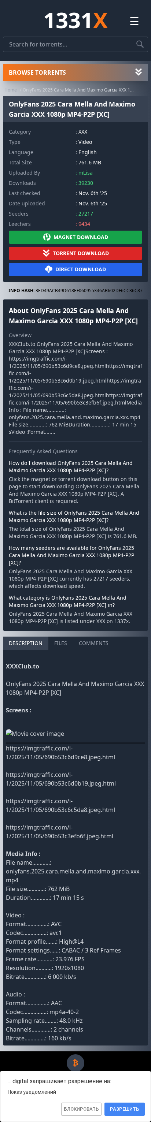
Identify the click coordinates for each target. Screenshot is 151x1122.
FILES (60, 643)
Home (10, 90)
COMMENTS (93, 643)
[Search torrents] (140, 44)
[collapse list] (138, 72)
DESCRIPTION (26, 643)
